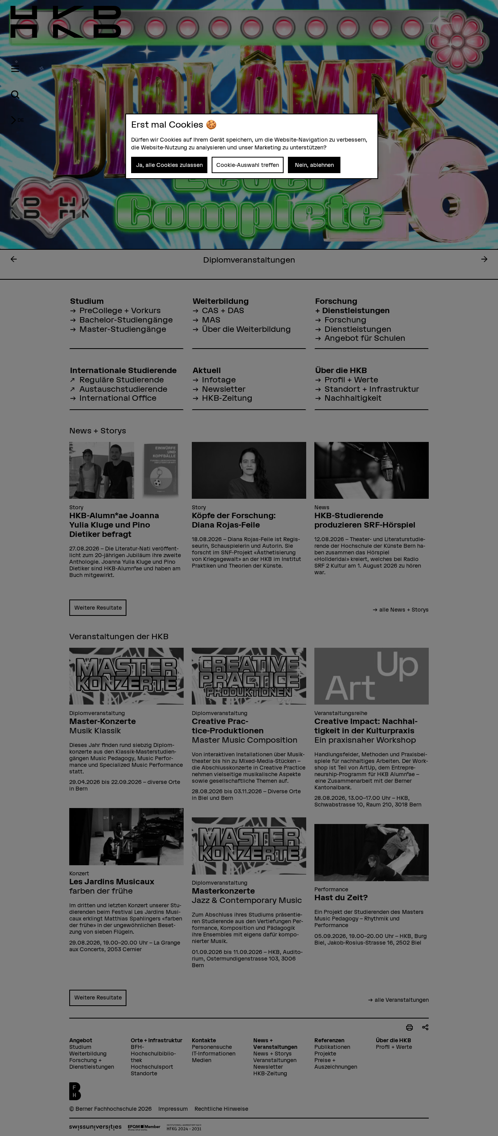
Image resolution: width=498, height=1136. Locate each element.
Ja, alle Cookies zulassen (169, 165)
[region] (251, 146)
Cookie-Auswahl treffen (247, 165)
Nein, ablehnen (314, 165)
